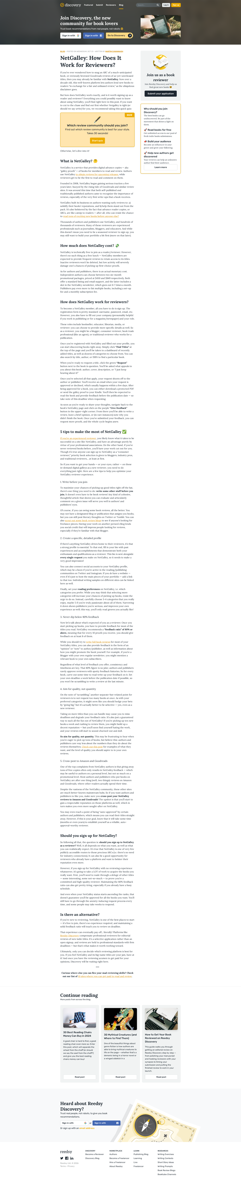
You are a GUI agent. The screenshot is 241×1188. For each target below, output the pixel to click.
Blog (121, 5)
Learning (138, 1158)
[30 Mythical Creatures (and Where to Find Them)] (120, 1019)
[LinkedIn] (71, 1158)
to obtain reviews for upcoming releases (97, 174)
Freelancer (139, 1166)
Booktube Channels (167, 1174)
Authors (113, 1154)
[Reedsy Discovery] (66, 1153)
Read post (80, 1077)
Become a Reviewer (94, 1154)
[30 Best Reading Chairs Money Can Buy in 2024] (79, 1018)
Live (135, 1162)
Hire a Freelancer (117, 1162)
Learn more (161, 167)
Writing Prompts (165, 1166)
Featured (88, 5)
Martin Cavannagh (114, 51)
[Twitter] (61, 1158)
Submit (99, 5)
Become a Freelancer (119, 1158)
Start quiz (97, 140)
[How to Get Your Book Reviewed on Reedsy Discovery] (161, 1019)
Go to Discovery (116, 35)
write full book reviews (98, 641)
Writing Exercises (166, 1154)
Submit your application (161, 93)
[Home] (70, 5)
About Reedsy (116, 1166)
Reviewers (111, 5)
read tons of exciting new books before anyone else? (91, 216)
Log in (166, 5)
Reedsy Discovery (69, 935)
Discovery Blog (92, 1158)
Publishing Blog (141, 1154)
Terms (63, 1166)
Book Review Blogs (166, 1170)
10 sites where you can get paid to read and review (105, 976)
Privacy (71, 1166)
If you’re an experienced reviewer (78, 438)
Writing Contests (165, 1158)
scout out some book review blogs (83, 520)
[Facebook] (66, 1158)
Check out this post (92, 746)
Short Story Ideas (166, 1162)
